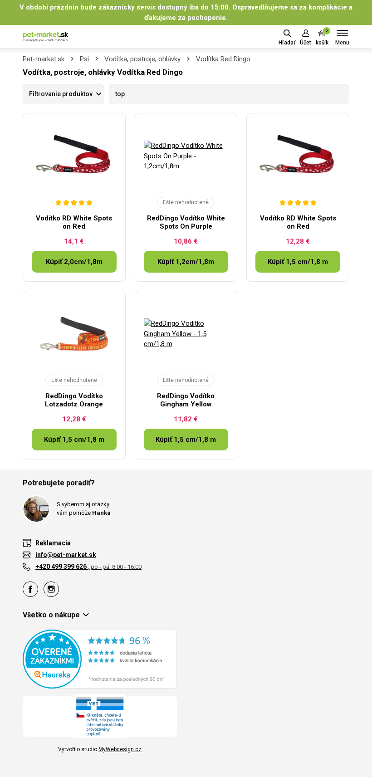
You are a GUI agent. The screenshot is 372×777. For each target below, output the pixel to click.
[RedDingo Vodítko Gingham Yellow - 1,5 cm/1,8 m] (186, 334)
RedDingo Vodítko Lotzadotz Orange (74, 400)
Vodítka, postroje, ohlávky (142, 59)
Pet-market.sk (43, 59)
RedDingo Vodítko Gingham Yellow (186, 400)
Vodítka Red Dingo (223, 59)
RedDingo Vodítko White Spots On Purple (186, 222)
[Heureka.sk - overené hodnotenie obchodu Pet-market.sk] (100, 659)
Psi (84, 59)
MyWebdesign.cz (120, 749)
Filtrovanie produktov (61, 94)
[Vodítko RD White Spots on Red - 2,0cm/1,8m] (74, 156)
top (120, 94)
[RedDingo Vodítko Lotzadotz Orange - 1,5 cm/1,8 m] (74, 334)
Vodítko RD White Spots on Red (74, 222)
